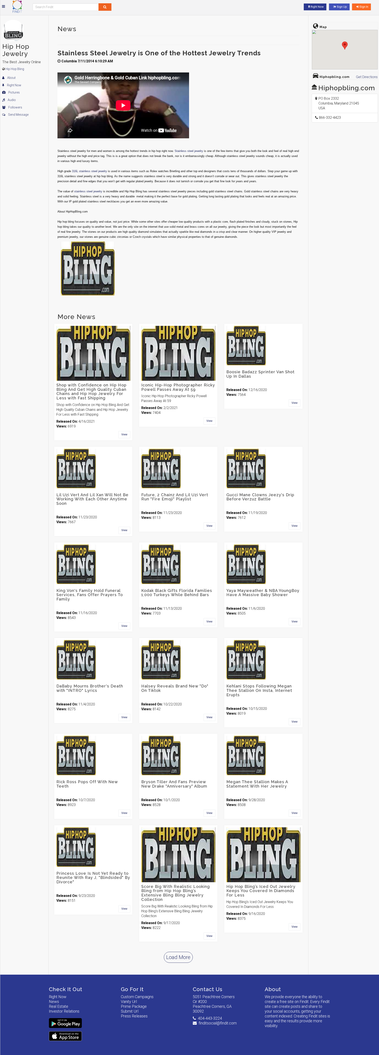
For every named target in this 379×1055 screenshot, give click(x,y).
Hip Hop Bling (14, 69)
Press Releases (134, 1016)
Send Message (18, 114)
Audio (11, 100)
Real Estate (58, 1006)
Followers (15, 107)
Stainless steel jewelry (189, 151)
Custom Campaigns (137, 996)
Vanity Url (129, 1001)
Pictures (14, 92)
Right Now (13, 85)
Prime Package (134, 1006)
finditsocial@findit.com (218, 1023)
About (11, 77)
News (54, 1001)
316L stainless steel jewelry (89, 171)
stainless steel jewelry (88, 191)
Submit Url (129, 1011)
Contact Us (207, 989)
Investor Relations (64, 1011)
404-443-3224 (210, 1018)
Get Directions (367, 77)
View (124, 434)
